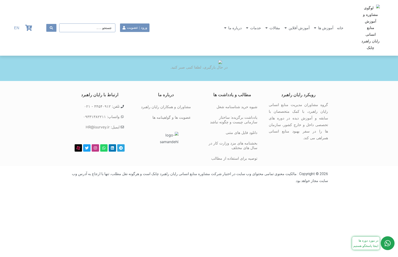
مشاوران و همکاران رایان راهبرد (166, 106)
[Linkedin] (112, 148)
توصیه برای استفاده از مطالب (234, 158)
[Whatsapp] (104, 148)
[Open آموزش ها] (315, 28)
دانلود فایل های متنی (241, 132)
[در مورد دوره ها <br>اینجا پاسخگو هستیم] (388, 243)
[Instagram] (95, 148)
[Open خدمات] (247, 28)
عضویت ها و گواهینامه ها (171, 117)
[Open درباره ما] (225, 28)
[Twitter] (87, 148)
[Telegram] (121, 148)
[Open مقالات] (266, 28)
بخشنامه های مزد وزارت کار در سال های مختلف (233, 145)
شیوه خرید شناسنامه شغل (237, 106)
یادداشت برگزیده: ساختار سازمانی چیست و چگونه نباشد (233, 119)
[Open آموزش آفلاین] (285, 28)
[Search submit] (51, 27)
